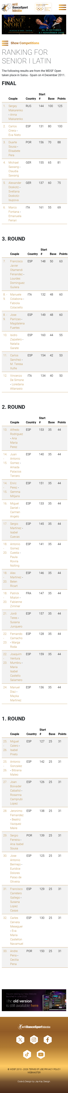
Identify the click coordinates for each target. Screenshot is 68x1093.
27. (5, 782)
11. (5, 355)
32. (5, 918)
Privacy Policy (52, 1069)
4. (4, 162)
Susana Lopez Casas (15, 906)
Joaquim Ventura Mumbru (16, 658)
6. (4, 207)
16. (5, 503)
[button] (34, 43)
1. (4, 106)
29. (5, 835)
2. (4, 126)
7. (4, 261)
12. (5, 375)
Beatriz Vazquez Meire (15, 823)
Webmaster (34, 1072)
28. (5, 811)
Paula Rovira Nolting (14, 561)
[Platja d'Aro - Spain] (34, 24)
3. (4, 142)
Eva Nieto (15, 135)
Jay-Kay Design (42, 1081)
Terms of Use (36, 1069)
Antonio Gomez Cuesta (15, 548)
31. (5, 889)
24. (5, 687)
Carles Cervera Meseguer (16, 922)
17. (5, 523)
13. (5, 429)
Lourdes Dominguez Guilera (17, 282)
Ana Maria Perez (14, 442)
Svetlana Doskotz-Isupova (14, 195)
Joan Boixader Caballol (15, 786)
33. (5, 951)
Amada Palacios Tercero (15, 471)
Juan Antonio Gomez (15, 458)
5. (4, 183)
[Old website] (34, 1000)
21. (5, 613)
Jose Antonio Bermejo (15, 860)
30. (5, 855)
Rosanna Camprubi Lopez (16, 799)
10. (5, 335)
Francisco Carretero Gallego (16, 893)
